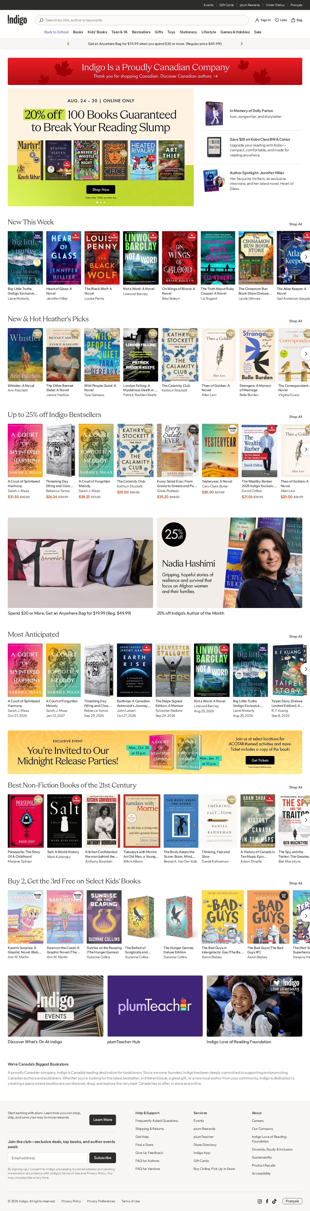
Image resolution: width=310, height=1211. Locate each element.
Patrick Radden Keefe (139, 395)
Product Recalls (263, 1165)
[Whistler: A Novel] (25, 354)
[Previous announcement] (68, 43)
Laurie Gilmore (249, 298)
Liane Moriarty (18, 298)
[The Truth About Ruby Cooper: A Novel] (218, 258)
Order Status (275, 5)
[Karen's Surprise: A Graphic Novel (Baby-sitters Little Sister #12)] (25, 917)
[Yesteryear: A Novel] (220, 450)
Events (208, 5)
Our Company (262, 1128)
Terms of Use (130, 1201)
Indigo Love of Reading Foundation (269, 1139)
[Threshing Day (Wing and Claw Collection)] (60, 450)
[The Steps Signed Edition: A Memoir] (173, 670)
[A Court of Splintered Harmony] (25, 450)
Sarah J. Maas (18, 491)
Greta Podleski (168, 491)
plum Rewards (250, 5)
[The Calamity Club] (180, 354)
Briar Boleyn (171, 298)
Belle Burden (249, 395)
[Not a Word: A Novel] (141, 258)
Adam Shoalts (251, 861)
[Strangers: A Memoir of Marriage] (257, 354)
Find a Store (144, 1145)
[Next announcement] (241, 43)
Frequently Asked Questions (156, 1120)
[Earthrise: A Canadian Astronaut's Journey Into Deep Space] (134, 670)
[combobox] (145, 20)
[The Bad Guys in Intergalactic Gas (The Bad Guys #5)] (223, 917)
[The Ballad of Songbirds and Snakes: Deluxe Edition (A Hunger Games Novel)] (142, 917)
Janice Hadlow (57, 395)
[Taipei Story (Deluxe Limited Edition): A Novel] (289, 670)
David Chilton (252, 491)
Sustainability (262, 1157)
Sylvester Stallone (168, 711)
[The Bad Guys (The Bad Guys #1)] (268, 917)
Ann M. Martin (18, 957)
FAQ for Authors (147, 1161)
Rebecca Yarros (58, 491)
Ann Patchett (18, 390)
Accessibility (261, 1173)
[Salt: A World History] (64, 821)
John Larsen (126, 711)
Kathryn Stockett (174, 390)
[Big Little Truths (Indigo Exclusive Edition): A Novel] (25, 258)
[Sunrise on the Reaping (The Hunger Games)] (104, 917)
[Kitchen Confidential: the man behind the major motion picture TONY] (102, 821)
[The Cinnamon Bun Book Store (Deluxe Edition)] (256, 258)
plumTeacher (203, 1137)
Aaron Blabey (212, 957)
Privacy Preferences (101, 1201)
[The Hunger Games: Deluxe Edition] (180, 917)
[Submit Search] (41, 20)
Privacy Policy (71, 1201)
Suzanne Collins (98, 957)
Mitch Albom (133, 861)
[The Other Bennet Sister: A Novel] (63, 354)
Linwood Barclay (135, 294)
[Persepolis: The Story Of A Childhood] (26, 821)
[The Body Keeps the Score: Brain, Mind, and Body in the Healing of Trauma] (181, 821)
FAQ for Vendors (147, 1169)
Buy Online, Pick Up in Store (214, 1169)
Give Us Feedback (149, 1153)
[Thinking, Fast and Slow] (219, 821)
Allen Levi (209, 395)
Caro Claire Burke (215, 486)
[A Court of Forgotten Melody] (96, 450)
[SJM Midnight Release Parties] (155, 752)
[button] (56, 34)
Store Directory (205, 1145)
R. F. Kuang (279, 711)
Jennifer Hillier (57, 298)
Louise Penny (94, 298)
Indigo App (202, 1153)
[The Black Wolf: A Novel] (102, 258)
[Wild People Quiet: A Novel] (102, 354)
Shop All (295, 224)
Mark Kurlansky (59, 857)
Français (296, 5)
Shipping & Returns (149, 1128)
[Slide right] (186, 147)
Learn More (102, 1119)
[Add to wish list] (37, 279)
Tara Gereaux (94, 395)
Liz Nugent (209, 298)
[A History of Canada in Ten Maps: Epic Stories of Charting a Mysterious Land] (257, 821)
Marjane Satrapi (20, 861)
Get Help (142, 1137)
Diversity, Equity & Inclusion (272, 1149)
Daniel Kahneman (215, 861)
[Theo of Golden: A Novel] (219, 354)
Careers (258, 1120)
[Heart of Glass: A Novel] (63, 258)
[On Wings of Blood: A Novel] (179, 258)
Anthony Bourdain (98, 861)
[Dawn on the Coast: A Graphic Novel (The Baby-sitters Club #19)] (65, 917)
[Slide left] (15, 147)
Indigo (23, 1201)
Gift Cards (226, 5)
